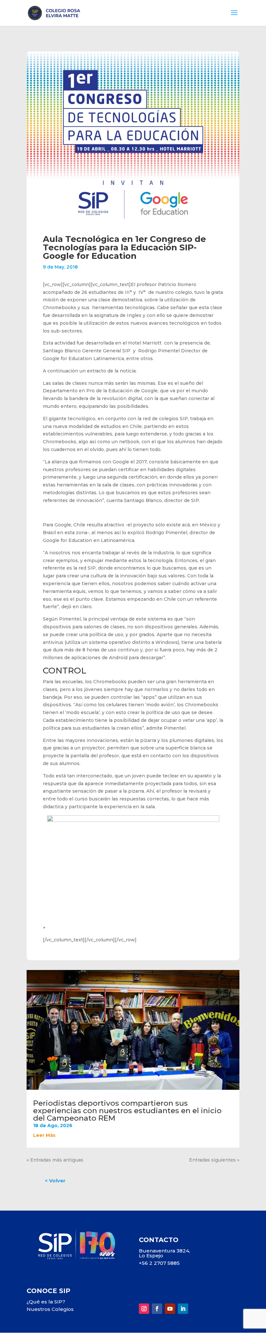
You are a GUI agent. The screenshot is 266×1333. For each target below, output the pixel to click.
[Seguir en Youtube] (170, 1308)
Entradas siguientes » (214, 1160)
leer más (44, 1135)
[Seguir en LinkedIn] (183, 1308)
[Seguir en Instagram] (144, 1308)
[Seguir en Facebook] (157, 1308)
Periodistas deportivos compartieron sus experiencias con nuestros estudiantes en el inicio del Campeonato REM (127, 1111)
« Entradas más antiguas (55, 1160)
